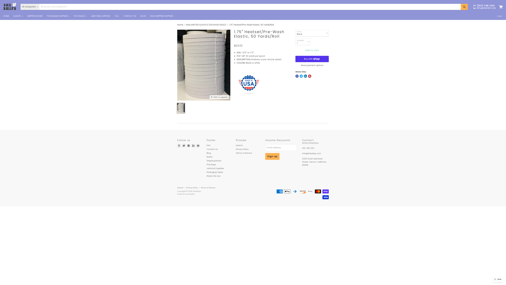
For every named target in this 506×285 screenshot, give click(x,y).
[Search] (464, 7)
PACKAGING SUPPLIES (57, 16)
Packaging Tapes (215, 172)
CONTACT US (129, 16)
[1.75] (181, 108)
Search (239, 145)
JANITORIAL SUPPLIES (100, 16)
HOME (6, 16)
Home (180, 25)
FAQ (117, 16)
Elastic (210, 156)
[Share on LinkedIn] (305, 76)
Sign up (272, 156)
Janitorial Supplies (215, 168)
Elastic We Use (214, 176)
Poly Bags (211, 164)
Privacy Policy (242, 149)
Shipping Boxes (214, 160)
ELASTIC (18, 16)
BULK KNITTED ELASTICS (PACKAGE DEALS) (206, 25)
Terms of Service (244, 153)
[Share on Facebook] (297, 76)
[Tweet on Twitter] (301, 76)
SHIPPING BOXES (35, 16)
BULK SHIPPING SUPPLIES (161, 16)
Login (499, 16)
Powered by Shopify (185, 194)
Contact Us (212, 149)
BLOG (143, 16)
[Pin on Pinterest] (309, 76)
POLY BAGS (79, 16)
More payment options (312, 65)
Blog (209, 153)
